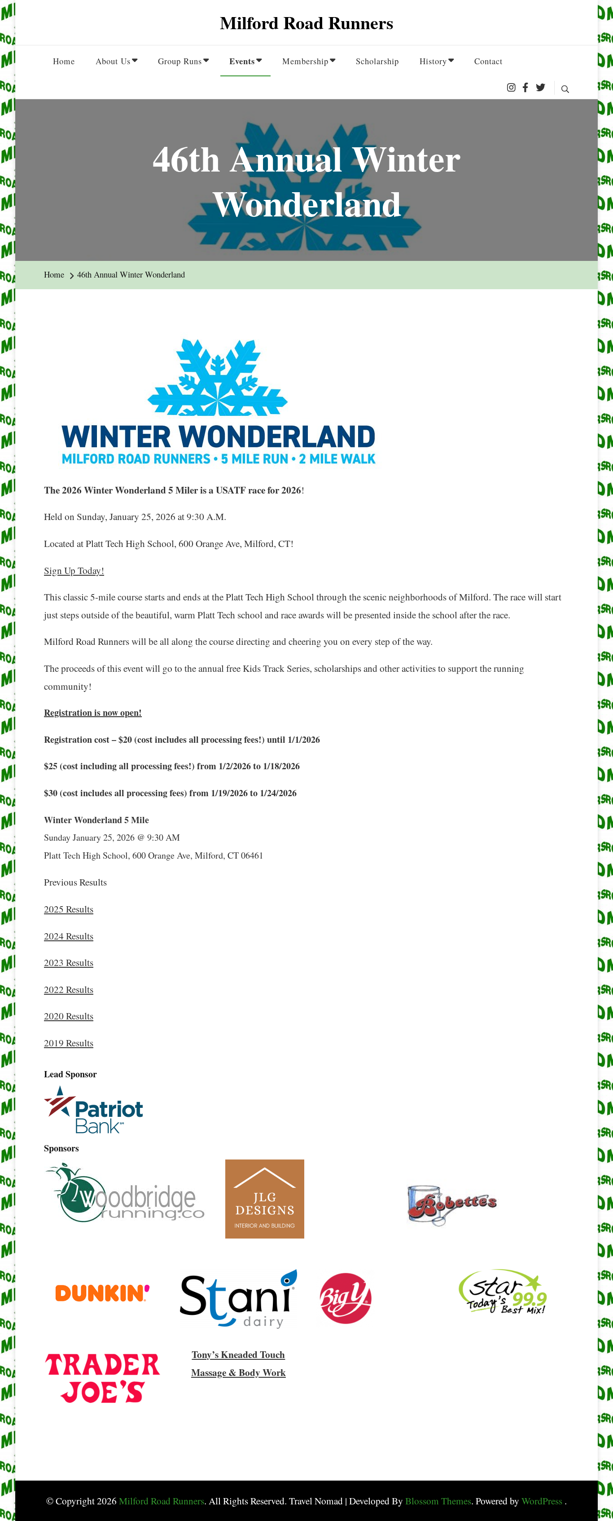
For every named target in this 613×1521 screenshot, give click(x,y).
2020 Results (68, 1015)
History (433, 60)
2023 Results (68, 962)
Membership (305, 60)
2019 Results (68, 1042)
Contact (488, 60)
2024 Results (68, 935)
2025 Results (68, 908)
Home (64, 60)
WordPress (541, 1500)
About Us (113, 60)
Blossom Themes (438, 1500)
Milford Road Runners (307, 22)
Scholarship (377, 60)
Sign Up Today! (74, 570)
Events (242, 61)
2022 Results (68, 989)
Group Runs (180, 60)
